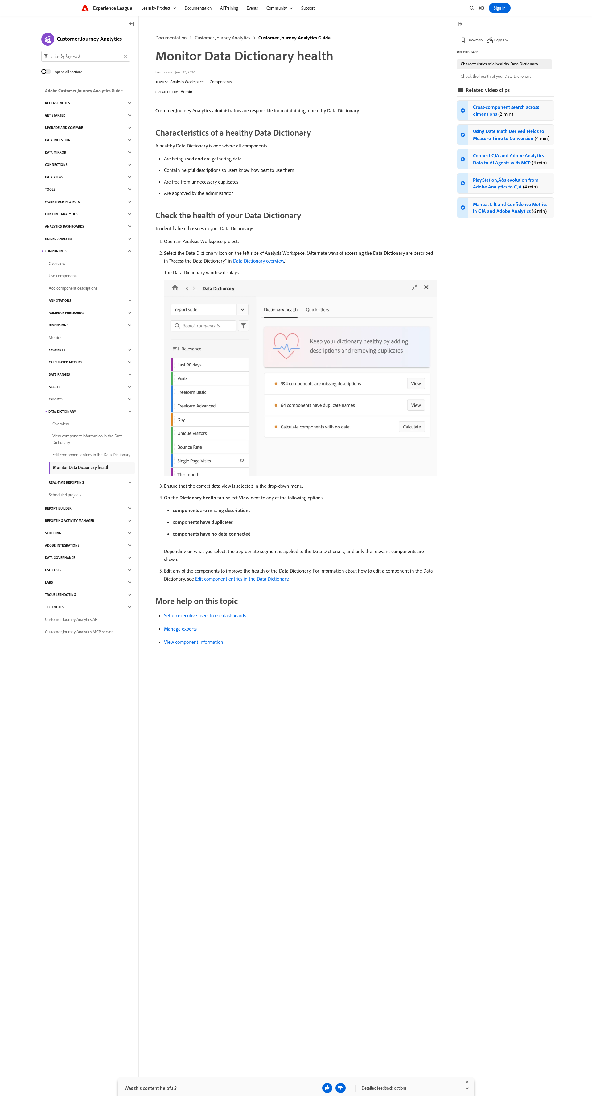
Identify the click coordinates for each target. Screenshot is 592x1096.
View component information (193, 642)
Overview (57, 263)
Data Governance (60, 558)
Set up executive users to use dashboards (205, 615)
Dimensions (58, 325)
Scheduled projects (65, 495)
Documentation (171, 38)
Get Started (55, 115)
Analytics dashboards (64, 226)
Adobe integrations (62, 545)
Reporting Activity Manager (69, 521)
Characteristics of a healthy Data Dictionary (499, 64)
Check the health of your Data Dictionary (496, 76)
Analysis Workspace (187, 82)
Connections (56, 165)
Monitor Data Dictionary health (81, 467)
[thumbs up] (327, 1088)
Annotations (60, 300)
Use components (63, 276)
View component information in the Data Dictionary (87, 439)
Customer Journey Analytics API (71, 619)
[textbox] (85, 56)
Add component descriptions (73, 288)
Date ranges (59, 374)
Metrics (55, 337)
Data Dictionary (62, 411)
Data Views (54, 177)
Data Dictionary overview (258, 261)
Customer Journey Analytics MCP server (79, 632)
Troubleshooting (60, 595)
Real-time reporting (66, 482)
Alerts (54, 387)
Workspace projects (62, 202)
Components (221, 82)
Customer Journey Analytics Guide (294, 38)
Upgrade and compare (64, 128)
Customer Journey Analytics (222, 38)
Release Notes (57, 103)
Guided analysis (58, 239)
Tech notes (54, 607)
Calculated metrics (65, 362)
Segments (57, 350)
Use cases (53, 570)
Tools (50, 189)
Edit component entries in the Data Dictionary (241, 579)
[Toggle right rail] (460, 24)
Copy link (501, 40)
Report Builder (58, 508)
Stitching (53, 533)
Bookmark (475, 40)
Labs (49, 582)
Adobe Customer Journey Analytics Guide (84, 90)
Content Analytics (61, 214)
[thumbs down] (340, 1088)
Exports (56, 399)
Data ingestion (58, 140)
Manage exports (180, 629)
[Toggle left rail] (131, 24)
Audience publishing (66, 313)
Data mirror (55, 152)
